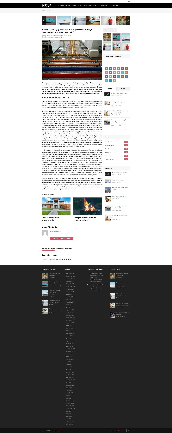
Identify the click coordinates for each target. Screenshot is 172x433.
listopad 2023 (70, 315)
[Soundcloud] (114, 72)
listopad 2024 (70, 284)
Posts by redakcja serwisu (61, 238)
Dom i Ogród (82, 5)
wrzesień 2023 (70, 320)
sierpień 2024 (70, 291)
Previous (107, 30)
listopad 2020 (70, 406)
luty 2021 (68, 398)
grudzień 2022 (70, 343)
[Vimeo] (122, 72)
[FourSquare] (118, 76)
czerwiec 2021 (70, 390)
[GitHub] (110, 76)
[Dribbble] (106, 72)
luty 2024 (68, 307)
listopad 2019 (70, 424)
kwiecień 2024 (70, 302)
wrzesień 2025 (70, 278)
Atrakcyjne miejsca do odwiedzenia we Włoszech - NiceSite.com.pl (97, 275)
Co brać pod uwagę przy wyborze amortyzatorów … (123, 314)
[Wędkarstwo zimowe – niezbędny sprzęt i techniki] (107, 46)
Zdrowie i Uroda (115, 5)
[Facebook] (106, 68)
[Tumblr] (106, 76)
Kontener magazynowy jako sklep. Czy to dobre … (119, 207)
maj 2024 (68, 299)
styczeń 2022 (70, 372)
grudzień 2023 (70, 312)
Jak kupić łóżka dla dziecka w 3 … (119, 216)
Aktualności (59, 5)
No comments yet (48, 249)
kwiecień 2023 (70, 333)
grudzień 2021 (70, 374)
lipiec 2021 (69, 387)
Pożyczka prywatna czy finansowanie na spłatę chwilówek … (55, 310)
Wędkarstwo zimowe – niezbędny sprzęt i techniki (55, 302)
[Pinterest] (122, 68)
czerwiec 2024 (70, 297)
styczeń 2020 (70, 421)
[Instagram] (126, 68)
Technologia (103, 5)
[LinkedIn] (110, 72)
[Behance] (110, 68)
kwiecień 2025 (70, 281)
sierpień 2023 (70, 323)
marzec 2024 (69, 304)
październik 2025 (70, 276)
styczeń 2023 (70, 341)
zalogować (52, 259)
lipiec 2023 (69, 325)
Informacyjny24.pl (57, 430)
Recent (123, 88)
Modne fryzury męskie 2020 (119, 93)
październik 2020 (70, 408)
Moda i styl (92, 5)
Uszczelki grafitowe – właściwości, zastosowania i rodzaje (55, 284)
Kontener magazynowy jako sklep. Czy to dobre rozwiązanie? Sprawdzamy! (119, 122)
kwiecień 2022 (70, 364)
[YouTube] (114, 76)
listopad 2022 (70, 346)
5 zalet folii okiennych (118, 180)
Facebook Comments (64, 249)
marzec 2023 (69, 336)
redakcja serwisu (58, 35)
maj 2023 (68, 330)
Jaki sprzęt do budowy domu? (120, 187)
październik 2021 (70, 380)
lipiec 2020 (69, 411)
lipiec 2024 (69, 294)
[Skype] (106, 80)
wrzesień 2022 (70, 351)
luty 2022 (68, 369)
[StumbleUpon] (126, 72)
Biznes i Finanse (70, 5)
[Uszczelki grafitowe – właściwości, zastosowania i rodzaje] (116, 37)
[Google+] (118, 68)
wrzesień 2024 (70, 289)
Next (113, 30)
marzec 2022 (69, 367)
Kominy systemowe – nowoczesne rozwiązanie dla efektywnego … (55, 293)
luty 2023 (68, 338)
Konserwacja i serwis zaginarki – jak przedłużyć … (55, 275)
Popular (109, 88)
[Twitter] (118, 72)
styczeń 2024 (70, 310)
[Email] (110, 80)
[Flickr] (114, 68)
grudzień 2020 (70, 403)
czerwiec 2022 (70, 359)
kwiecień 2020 (70, 416)
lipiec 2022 (69, 356)
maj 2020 (68, 413)
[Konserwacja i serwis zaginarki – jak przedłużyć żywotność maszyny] (107, 37)
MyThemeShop (120, 430)
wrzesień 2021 (70, 382)
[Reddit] (122, 76)
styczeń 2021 (70, 400)
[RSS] (114, 80)
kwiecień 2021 (70, 393)
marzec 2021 (69, 395)
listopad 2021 (70, 377)
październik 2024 (70, 286)
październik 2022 (70, 349)
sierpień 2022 (70, 354)
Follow (51, 11)
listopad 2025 (70, 273)
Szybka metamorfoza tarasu (119, 196)
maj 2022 (68, 361)
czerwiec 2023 (70, 328)
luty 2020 (68, 419)
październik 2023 (70, 317)
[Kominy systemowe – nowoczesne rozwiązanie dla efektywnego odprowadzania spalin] (125, 37)
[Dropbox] (126, 76)
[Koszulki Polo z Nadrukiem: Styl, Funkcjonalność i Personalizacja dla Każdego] (125, 46)
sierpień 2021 (70, 385)
